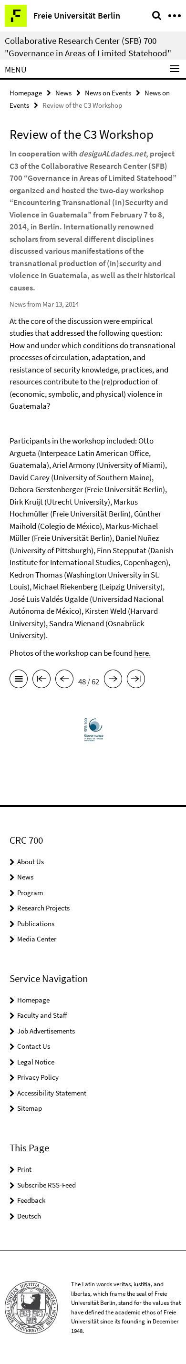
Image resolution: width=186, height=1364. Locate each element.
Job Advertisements (46, 1030)
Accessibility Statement (51, 1092)
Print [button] (24, 1169)
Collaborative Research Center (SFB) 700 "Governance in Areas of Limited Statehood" (88, 47)
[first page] (41, 680)
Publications (35, 923)
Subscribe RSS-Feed (46, 1184)
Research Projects (43, 907)
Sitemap (29, 1108)
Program (30, 892)
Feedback (31, 1200)
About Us (30, 861)
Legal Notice (35, 1061)
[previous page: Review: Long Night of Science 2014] (64, 680)
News (63, 92)
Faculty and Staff (42, 1015)
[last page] (136, 680)
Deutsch (29, 1215)
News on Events (108, 92)
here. (142, 653)
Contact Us (33, 1046)
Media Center (36, 938)
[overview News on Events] (19, 680)
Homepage (26, 92)
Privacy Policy (38, 1077)
